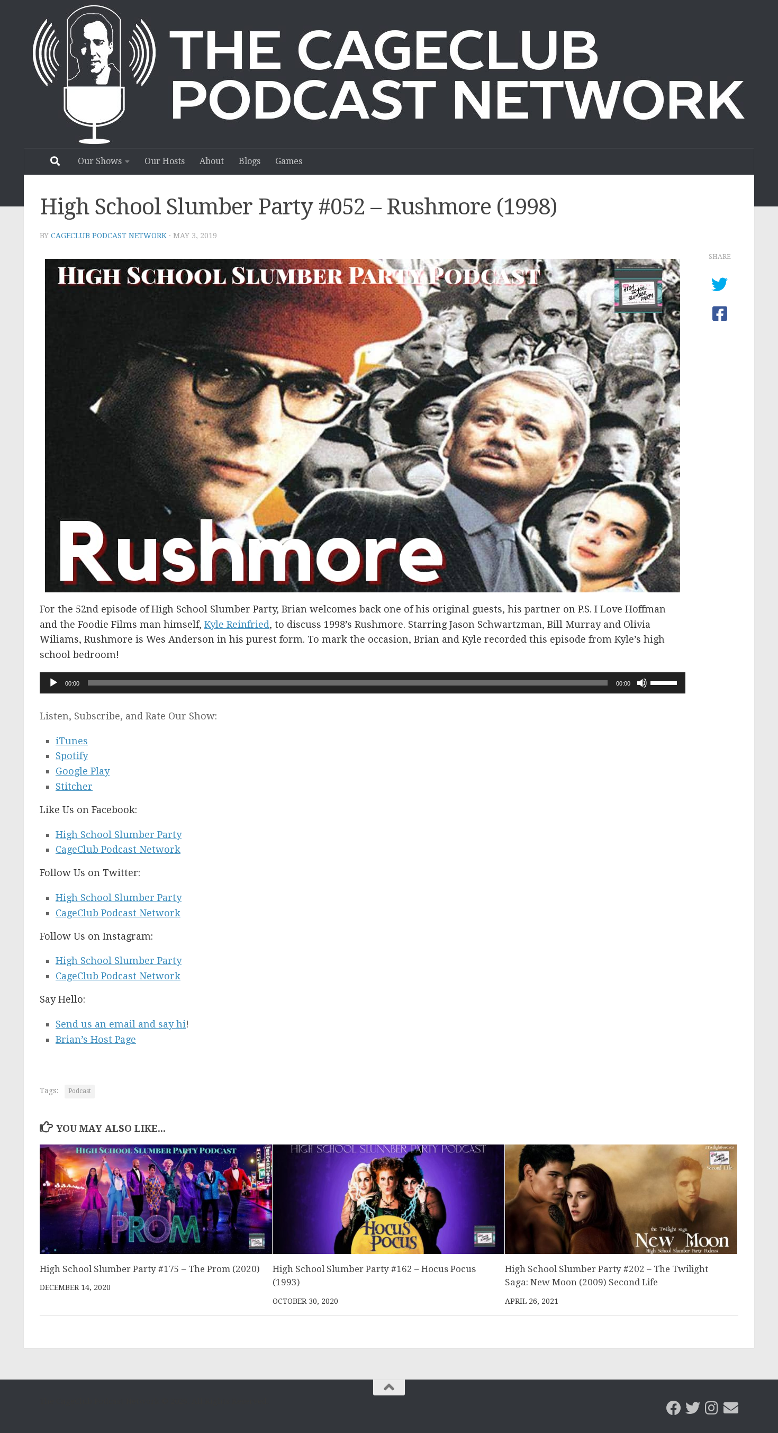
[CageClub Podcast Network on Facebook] (673, 1408)
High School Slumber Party (119, 834)
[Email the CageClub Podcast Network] (730, 1408)
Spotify (72, 755)
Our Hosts (164, 161)
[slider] (665, 681)
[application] (362, 682)
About (212, 161)
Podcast (79, 1091)
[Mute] (642, 683)
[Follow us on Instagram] (711, 1408)
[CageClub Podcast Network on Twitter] (692, 1408)
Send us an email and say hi (121, 1024)
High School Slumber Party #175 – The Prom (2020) (150, 1269)
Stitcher (74, 786)
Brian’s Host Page (96, 1039)
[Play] (53, 683)
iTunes (72, 740)
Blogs (249, 161)
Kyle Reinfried (236, 624)
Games (288, 161)
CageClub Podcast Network (109, 235)
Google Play (83, 771)
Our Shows (100, 161)
